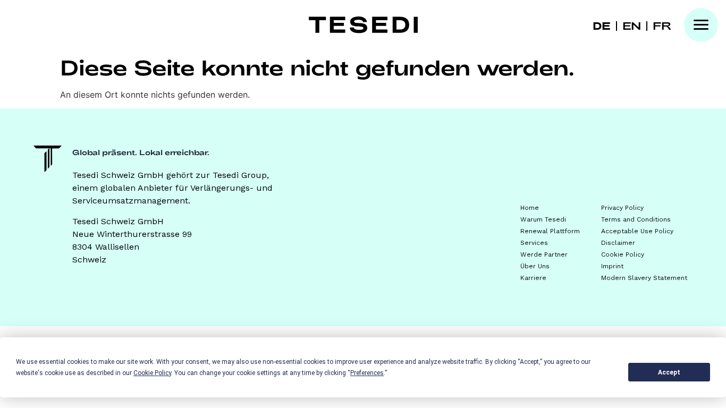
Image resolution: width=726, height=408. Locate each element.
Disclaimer (618, 242)
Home (529, 207)
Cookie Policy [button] (152, 373)
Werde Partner (544, 254)
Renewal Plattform (550, 231)
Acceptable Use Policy (637, 231)
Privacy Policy (622, 207)
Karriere (533, 278)
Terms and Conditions (636, 219)
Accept (669, 372)
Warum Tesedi (543, 219)
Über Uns (535, 266)
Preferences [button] (367, 373)
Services (534, 242)
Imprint (612, 266)
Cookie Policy (622, 254)
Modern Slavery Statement (644, 278)
